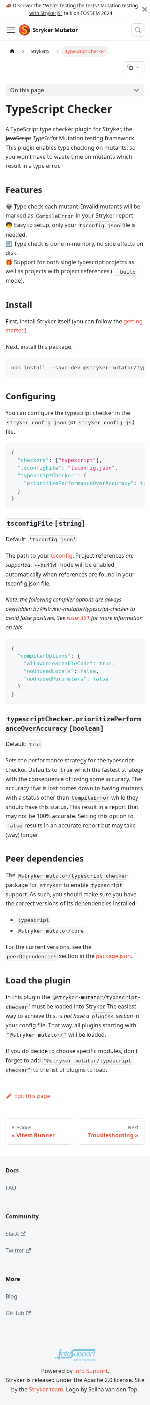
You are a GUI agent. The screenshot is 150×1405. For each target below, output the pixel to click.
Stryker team (46, 1389)
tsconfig (62, 555)
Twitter (15, 1250)
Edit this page (32, 1096)
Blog (11, 1296)
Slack (12, 1234)
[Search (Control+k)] (137, 30)
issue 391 (78, 618)
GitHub (15, 1313)
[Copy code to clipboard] (136, 367)
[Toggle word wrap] (123, 367)
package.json (113, 956)
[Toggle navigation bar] (11, 30)
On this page (27, 90)
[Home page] (12, 51)
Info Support (91, 1371)
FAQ (11, 1188)
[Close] (145, 9)
